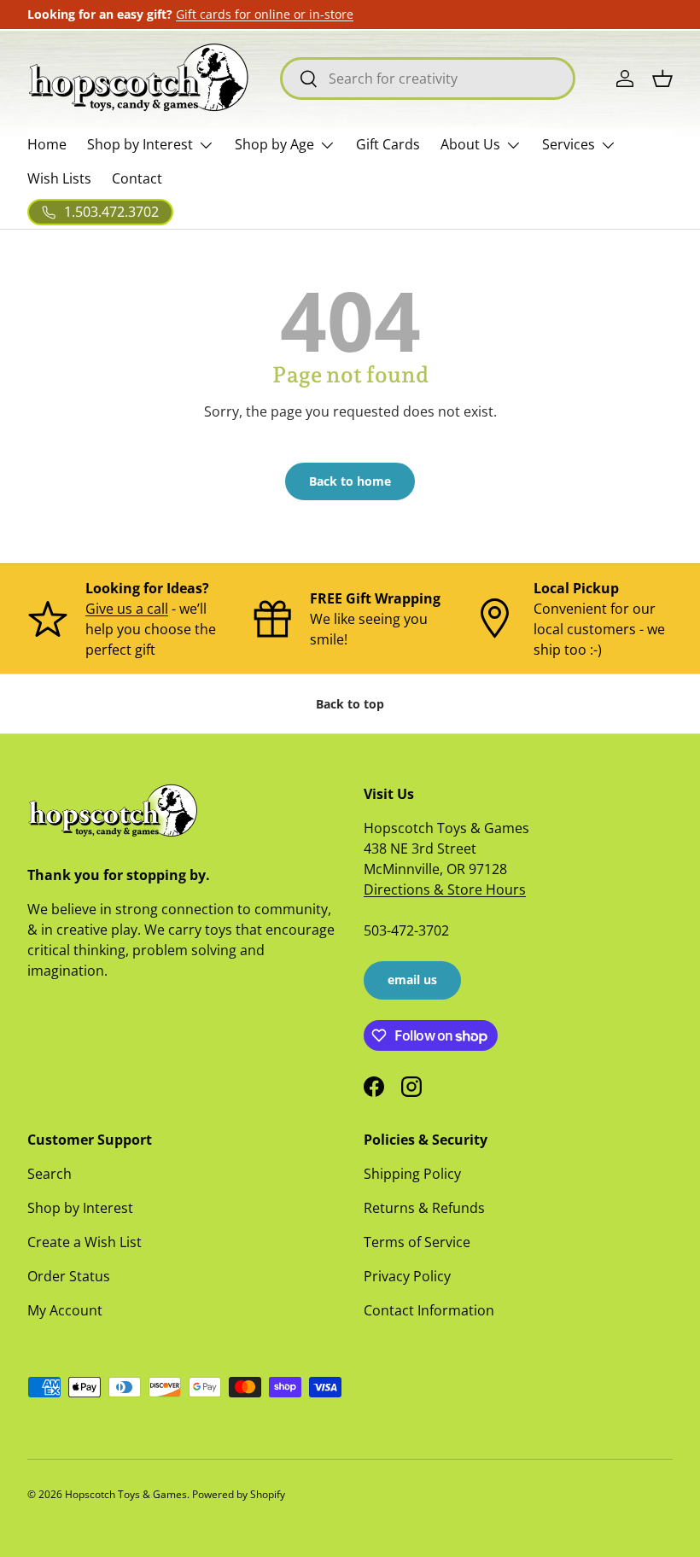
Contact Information (429, 1310)
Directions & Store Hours (445, 889)
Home (47, 144)
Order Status (68, 1276)
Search (49, 1173)
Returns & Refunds (424, 1207)
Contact (137, 178)
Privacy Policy (407, 1276)
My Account (64, 1310)
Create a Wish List (84, 1242)
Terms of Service (417, 1242)
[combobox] (428, 78)
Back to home (350, 481)
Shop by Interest (80, 1207)
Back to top (350, 704)
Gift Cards (388, 144)
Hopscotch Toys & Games (126, 1494)
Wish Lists (59, 178)
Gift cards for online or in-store (264, 14)
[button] (662, 78)
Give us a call (126, 608)
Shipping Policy (412, 1173)
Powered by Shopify (238, 1494)
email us (412, 979)
